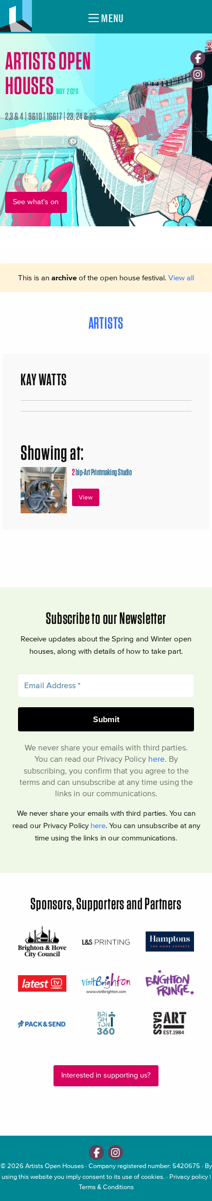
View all (181, 277)
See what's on (36, 202)
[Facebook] (197, 57)
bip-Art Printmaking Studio (102, 472)
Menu (111, 18)
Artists (106, 323)
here (156, 758)
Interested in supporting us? (106, 1075)
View (86, 497)
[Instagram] (197, 74)
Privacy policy (188, 1176)
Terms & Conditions (106, 1187)
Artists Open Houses (54, 1166)
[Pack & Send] (42, 1023)
